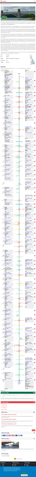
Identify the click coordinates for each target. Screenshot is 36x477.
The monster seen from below (8, 414)
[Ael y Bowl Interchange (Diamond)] (19, 129)
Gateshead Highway (6, 441)
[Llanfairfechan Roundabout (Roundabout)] (19, 175)
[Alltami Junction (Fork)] (19, 332)
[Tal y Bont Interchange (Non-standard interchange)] (19, 162)
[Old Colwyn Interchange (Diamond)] (19, 234)
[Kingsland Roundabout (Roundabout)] (19, 81)
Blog (3, 465)
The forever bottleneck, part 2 (8, 424)
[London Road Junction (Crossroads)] (19, 76)
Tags (15, 465)
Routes (15, 464)
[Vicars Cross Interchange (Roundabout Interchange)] (19, 374)
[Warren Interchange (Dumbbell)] (19, 350)
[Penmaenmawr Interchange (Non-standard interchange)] (19, 183)
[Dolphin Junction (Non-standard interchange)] (19, 305)
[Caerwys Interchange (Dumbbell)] (19, 298)
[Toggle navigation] (34, 1)
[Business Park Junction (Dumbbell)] (19, 269)
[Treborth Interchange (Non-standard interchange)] (19, 146)
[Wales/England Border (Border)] (19, 359)
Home (3, 464)
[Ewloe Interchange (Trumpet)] (19, 338)
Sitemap (27, 465)
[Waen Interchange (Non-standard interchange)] (19, 284)
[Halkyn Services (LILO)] (19, 315)
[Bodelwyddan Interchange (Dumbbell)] (19, 264)
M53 (1, 35)
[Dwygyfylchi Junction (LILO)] (19, 192)
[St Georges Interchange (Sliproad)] (19, 256)
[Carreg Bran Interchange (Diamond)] (19, 135)
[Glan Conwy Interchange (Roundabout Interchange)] (19, 215)
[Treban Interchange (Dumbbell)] (19, 106)
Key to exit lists (4, 409)
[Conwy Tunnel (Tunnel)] (19, 204)
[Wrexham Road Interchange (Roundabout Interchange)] (19, 363)
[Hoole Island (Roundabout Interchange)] (19, 380)
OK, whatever (23, 472)
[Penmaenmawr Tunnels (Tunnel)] (19, 196)
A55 (4, 390)
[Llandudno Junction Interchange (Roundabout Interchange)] (19, 209)
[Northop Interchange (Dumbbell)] (19, 320)
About (27, 464)
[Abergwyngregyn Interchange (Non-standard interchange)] (19, 166)
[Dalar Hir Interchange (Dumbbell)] (19, 101)
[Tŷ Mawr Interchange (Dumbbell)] (19, 87)
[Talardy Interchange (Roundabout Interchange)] (19, 274)
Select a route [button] (3, 404)
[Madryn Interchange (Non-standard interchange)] (19, 170)
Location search (4, 407)
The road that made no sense (8, 419)
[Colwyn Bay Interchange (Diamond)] (19, 228)
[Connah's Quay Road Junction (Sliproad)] (19, 325)
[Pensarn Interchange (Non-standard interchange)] (19, 246)
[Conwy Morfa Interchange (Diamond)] (19, 200)
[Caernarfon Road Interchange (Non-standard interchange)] (19, 151)
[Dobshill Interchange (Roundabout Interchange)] (19, 345)
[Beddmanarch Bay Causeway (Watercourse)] (19, 92)
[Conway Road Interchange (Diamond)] (19, 223)
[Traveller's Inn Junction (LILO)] (19, 293)
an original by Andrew (22, 394)
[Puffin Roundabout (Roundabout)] (19, 188)
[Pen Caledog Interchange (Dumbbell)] (19, 96)
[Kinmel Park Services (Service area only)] (19, 260)
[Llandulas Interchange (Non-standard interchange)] (19, 241)
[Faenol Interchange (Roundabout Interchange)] (19, 251)
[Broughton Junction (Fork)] (19, 355)
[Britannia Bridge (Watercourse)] (19, 141)
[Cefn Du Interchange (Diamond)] (19, 118)
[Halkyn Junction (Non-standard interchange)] (19, 311)
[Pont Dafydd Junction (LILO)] (19, 279)
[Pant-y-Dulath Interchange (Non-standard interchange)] (19, 289)
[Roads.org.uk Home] (4, 1)
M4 (27, 21)
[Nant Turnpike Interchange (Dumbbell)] (19, 112)
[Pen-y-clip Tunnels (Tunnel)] (19, 179)
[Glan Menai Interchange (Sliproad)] (19, 124)
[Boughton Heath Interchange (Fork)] (19, 369)
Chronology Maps (4, 405)
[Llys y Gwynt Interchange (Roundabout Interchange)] (19, 156)
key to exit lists (15, 68)
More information (24, 475)
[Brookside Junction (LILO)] (19, 328)
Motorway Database (6, 4)
